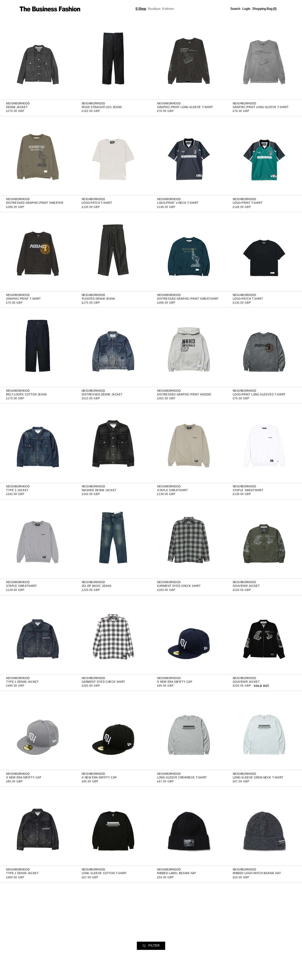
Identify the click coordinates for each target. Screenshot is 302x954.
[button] (235, 9)
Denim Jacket (17, 107)
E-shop (141, 8)
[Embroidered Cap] (113, 922)
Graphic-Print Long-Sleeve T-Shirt (185, 107)
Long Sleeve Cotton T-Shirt (104, 873)
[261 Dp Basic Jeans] (113, 538)
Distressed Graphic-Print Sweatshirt (188, 298)
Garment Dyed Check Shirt (179, 585)
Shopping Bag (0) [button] (264, 9)
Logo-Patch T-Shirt (97, 202)
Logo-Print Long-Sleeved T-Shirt (259, 394)
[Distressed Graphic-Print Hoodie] (189, 347)
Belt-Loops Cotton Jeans (26, 394)
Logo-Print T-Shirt (248, 202)
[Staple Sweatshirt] (189, 443)
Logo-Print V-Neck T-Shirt (177, 202)
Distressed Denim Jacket (102, 394)
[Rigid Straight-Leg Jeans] (113, 60)
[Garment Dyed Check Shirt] (189, 538)
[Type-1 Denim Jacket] (38, 634)
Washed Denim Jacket (99, 490)
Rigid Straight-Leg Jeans (102, 107)
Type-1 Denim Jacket (22, 681)
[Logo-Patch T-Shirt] (113, 155)
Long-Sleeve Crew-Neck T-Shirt (258, 777)
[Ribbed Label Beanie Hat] (189, 826)
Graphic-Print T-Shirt (23, 298)
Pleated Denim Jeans (98, 298)
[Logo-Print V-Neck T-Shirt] (189, 155)
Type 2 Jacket (17, 490)
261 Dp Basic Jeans (97, 585)
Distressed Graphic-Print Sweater (34, 202)
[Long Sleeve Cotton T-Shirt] (113, 826)
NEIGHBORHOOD (18, 103)
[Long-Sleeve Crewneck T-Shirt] (189, 730)
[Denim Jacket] (38, 60)
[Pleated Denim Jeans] (113, 251)
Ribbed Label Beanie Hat (176, 873)
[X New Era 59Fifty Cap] (189, 634)
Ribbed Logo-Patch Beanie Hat (257, 873)
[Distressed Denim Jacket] (113, 347)
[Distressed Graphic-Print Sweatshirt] (189, 251)
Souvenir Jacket (246, 585)
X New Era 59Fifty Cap (174, 681)
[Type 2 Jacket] (38, 443)
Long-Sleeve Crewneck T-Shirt (182, 777)
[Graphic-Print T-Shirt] (38, 251)
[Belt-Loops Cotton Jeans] (38, 347)
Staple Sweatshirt (172, 490)
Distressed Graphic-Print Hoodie (184, 394)
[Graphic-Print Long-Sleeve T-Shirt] (189, 60)
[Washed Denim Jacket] (113, 443)
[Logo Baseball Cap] (189, 922)
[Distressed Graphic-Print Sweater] (38, 155)
